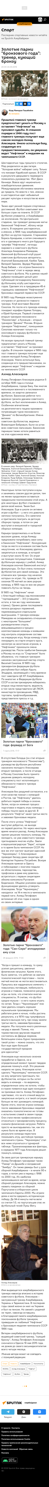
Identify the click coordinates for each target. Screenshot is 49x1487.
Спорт (5, 1364)
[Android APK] (9, 1460)
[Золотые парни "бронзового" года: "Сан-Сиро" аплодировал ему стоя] (24, 924)
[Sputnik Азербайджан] (8, 20)
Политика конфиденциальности (15, 1435)
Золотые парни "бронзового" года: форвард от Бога (23, 743)
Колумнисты (38, 1364)
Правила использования (12, 1431)
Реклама (5, 1453)
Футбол (17, 1374)
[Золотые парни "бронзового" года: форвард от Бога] (24, 720)
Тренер (26, 1374)
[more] (44, 750)
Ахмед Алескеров (18, 1369)
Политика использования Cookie (15, 1439)
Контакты (16, 1428)
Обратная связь (26, 1449)
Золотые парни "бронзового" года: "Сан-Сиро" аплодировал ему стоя (24, 948)
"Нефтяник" (7, 1374)
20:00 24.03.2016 (9, 67)
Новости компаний (9, 1449)
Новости (13, 1364)
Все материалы (14, 114)
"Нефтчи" (31, 1369)
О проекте (5, 1428)
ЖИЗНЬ (5, 1369)
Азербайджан (25, 1364)
